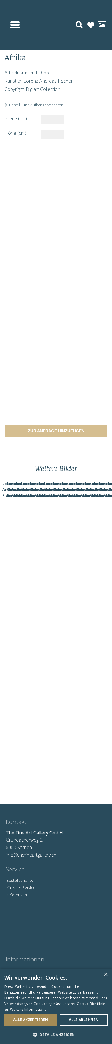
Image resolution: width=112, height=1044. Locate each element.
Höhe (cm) (15, 133)
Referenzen (16, 894)
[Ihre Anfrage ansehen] (102, 25)
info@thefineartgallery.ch (31, 855)
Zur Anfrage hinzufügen (56, 431)
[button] (56, 1034)
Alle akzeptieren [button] (30, 1019)
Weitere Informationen (29, 1009)
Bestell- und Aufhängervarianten (36, 104)
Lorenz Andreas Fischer (48, 81)
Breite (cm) (16, 118)
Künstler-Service (20, 887)
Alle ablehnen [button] (84, 1019)
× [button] (105, 975)
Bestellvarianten (21, 880)
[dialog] (56, 1006)
